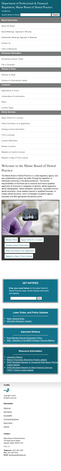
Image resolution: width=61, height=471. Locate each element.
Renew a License (8, 146)
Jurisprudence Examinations (13, 96)
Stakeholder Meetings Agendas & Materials (19, 37)
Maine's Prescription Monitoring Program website (27, 359)
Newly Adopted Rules (15, 318)
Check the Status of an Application (15, 123)
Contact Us (6, 11)
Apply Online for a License (12, 117)
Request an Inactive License (13, 152)
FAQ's (3, 102)
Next (56, 217)
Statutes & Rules (8, 74)
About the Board (8, 26)
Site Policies (8, 412)
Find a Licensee (7, 134)
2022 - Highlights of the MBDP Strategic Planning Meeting (30, 340)
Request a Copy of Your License (14, 157)
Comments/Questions (11, 419)
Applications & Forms (10, 90)
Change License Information (12, 129)
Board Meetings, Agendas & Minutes (16, 31)
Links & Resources (9, 48)
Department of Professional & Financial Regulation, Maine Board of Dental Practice (27, 5)
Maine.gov (7, 408)
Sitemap (6, 426)
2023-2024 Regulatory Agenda (19, 321)
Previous (4, 217)
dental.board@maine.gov (17, 455)
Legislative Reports (15, 357)
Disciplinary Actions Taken (12, 58)
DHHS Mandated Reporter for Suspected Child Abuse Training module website (32, 363)
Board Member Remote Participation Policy (24, 337)
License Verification (9, 140)
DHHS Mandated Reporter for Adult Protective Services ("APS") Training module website (29, 368)
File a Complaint (8, 64)
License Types (7, 107)
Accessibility (8, 415)
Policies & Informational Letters (14, 80)
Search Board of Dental (11, 14)
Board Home (8, 423)
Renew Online (11, 239)
